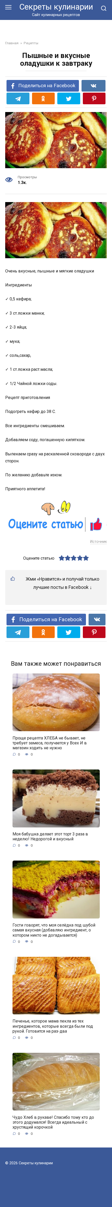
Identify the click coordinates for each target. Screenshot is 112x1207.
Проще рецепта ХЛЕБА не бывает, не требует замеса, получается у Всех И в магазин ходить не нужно (50, 742)
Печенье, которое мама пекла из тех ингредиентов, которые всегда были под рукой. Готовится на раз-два (53, 1026)
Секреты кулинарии (56, 7)
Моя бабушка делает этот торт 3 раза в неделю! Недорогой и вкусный (50, 836)
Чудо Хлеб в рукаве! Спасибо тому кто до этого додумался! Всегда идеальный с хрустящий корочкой (53, 1122)
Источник (98, 541)
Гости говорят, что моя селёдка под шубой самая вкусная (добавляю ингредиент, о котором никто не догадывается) (54, 930)
